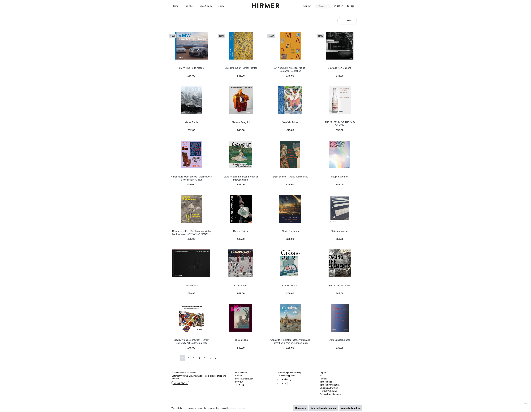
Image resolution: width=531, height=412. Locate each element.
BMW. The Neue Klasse (191, 68)
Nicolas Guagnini (241, 122)
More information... (238, 408)
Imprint (323, 372)
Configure (300, 408)
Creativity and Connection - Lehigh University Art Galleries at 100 (191, 341)
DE (335, 6)
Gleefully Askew (290, 122)
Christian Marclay (339, 231)
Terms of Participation (329, 385)
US (342, 6)
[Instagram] (239, 385)
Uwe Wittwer (191, 285)
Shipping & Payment (329, 388)
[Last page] (215, 358)
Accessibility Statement (330, 394)
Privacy (323, 379)
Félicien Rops (241, 340)
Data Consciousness (339, 340)
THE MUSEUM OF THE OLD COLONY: (340, 124)
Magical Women (339, 176)
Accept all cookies (350, 408)
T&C (322, 375)
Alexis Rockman (290, 231)
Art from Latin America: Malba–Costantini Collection (290, 69)
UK (338, 6)
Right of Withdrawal (328, 391)
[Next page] (210, 358)
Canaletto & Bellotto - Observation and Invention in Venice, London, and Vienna (290, 342)
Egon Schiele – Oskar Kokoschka (290, 176)
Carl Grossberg (290, 285)
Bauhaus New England (339, 68)
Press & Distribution (244, 379)
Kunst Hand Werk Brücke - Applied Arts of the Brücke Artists (191, 178)
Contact (238, 375)
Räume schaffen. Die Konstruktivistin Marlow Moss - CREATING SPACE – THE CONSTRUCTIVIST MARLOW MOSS (191, 233)
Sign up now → (180, 383)
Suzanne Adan (240, 285)
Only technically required (323, 408)
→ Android (284, 379)
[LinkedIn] (243, 385)
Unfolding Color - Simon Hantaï (241, 68)
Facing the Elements (339, 285)
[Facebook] (236, 385)
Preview (239, 382)
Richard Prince (240, 231)
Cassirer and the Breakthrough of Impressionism (241, 178)
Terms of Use (326, 382)
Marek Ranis (191, 122)
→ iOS (283, 383)
